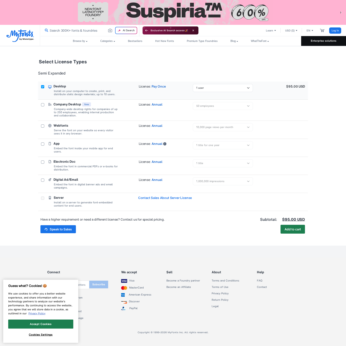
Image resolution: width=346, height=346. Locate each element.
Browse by (79, 40)
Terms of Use (220, 287)
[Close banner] (193, 30)
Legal (215, 306)
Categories (106, 40)
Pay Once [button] (159, 86)
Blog (233, 40)
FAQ (259, 280)
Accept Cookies (40, 324)
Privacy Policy (220, 293)
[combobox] (89, 30)
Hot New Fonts (164, 41)
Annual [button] (157, 104)
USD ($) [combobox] (290, 30)
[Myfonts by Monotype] (20, 35)
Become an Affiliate (178, 287)
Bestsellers (135, 41)
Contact (262, 287)
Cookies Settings (41, 335)
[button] (341, 12)
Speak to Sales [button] (61, 229)
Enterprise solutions (323, 41)
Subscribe (98, 284)
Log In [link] (335, 30)
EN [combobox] (308, 30)
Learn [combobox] (269, 30)
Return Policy (220, 300)
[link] (46, 30)
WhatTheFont (259, 40)
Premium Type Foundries (202, 41)
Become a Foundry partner (183, 280)
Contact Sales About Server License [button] (165, 197)
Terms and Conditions (225, 280)
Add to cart (293, 229)
